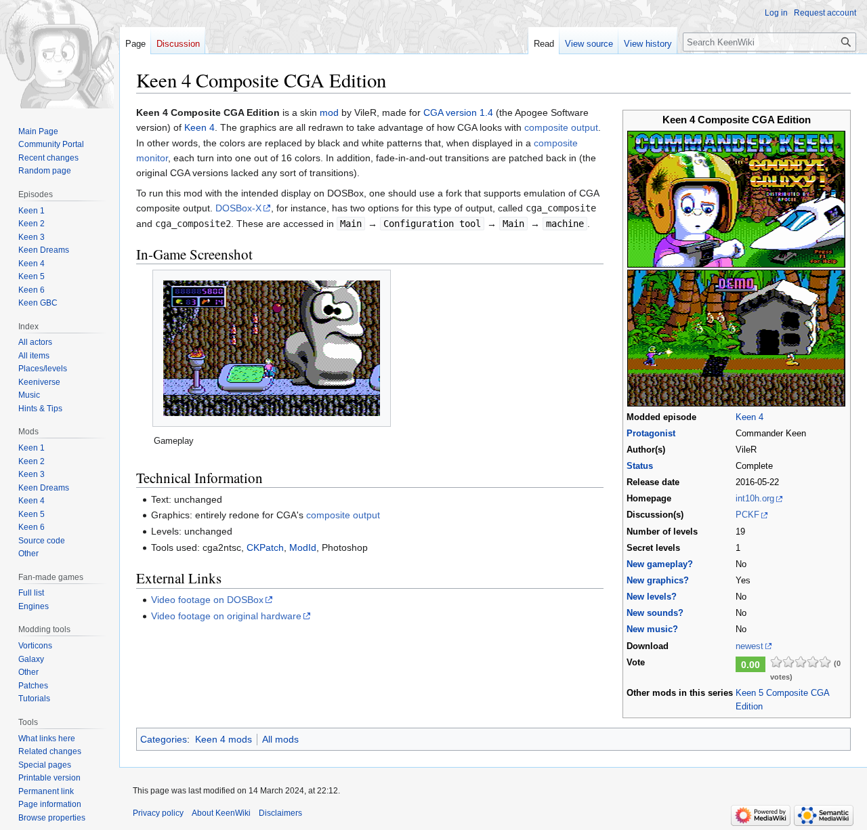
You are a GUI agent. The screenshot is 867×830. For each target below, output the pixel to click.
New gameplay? (660, 564)
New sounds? (655, 613)
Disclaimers (280, 813)
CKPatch (265, 547)
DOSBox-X (238, 208)
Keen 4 (749, 417)
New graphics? (658, 580)
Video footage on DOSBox (207, 599)
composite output (561, 127)
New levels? (652, 597)
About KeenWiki (221, 813)
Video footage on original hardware (226, 615)
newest (749, 646)
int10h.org (755, 498)
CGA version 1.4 (458, 112)
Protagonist (651, 433)
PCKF (747, 515)
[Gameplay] (271, 348)
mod (329, 112)
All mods (280, 739)
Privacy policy (158, 813)
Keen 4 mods (223, 739)
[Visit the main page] (59, 54)
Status (640, 466)
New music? (652, 629)
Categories (163, 739)
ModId (302, 547)
